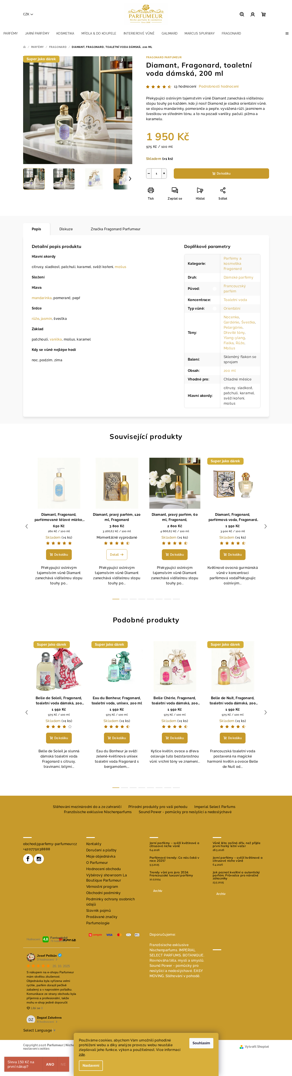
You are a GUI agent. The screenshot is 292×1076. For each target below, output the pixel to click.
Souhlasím (201, 1043)
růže (35, 319)
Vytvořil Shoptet (257, 1046)
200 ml (230, 371)
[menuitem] (10, 33)
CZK (26, 14)
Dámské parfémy (239, 277)
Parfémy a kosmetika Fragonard (233, 263)
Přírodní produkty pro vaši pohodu (157, 807)
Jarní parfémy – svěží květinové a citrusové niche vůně (174, 844)
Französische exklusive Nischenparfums (98, 812)
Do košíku (224, 173)
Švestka (248, 322)
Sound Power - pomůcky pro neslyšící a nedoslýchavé (185, 812)
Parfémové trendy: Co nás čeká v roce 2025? (174, 859)
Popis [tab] (36, 229)
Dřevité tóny (234, 333)
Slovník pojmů (98, 911)
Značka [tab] (115, 229)
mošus (120, 267)
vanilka (56, 339)
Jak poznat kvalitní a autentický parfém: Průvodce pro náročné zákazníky (236, 875)
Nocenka (231, 317)
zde (82, 1054)
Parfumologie (98, 923)
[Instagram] (39, 859)
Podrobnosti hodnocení (219, 86)
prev (26, 526)
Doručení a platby (101, 850)
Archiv (158, 891)
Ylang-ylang (234, 338)
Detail (114, 554)
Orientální (232, 308)
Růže (240, 343)
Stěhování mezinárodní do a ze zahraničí (87, 807)
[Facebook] (28, 859)
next (265, 526)
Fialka (229, 343)
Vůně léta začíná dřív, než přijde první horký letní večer (236, 844)
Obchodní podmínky (103, 893)
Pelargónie (233, 327)
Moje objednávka (100, 856)
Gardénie (231, 322)
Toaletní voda (235, 300)
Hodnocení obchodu (103, 869)
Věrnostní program (102, 887)
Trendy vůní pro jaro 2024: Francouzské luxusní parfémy (171, 874)
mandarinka (42, 298)
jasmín (46, 319)
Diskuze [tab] (66, 229)
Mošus (229, 348)
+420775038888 (36, 849)
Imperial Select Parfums (214, 807)
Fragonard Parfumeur (164, 57)
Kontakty (93, 844)
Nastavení (91, 1065)
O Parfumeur (97, 863)
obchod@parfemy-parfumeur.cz (50, 844)
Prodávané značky (101, 917)
